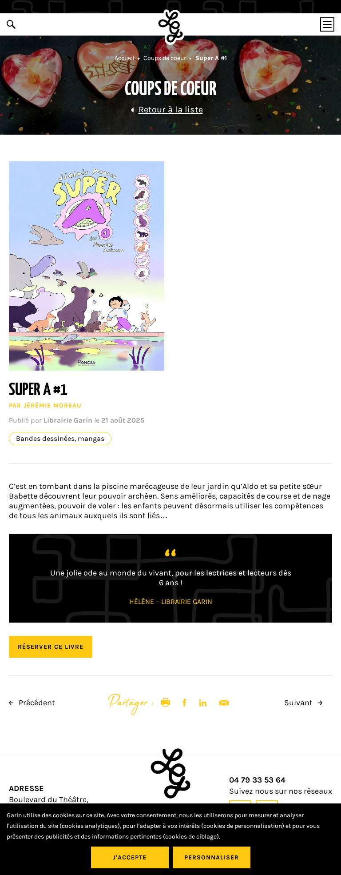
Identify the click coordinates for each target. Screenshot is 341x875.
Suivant (299, 702)
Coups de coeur (164, 58)
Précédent (36, 702)
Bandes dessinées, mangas (60, 439)
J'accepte (130, 857)
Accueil (125, 58)
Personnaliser (211, 857)
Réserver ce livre (50, 647)
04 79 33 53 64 (257, 780)
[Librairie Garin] (170, 27)
